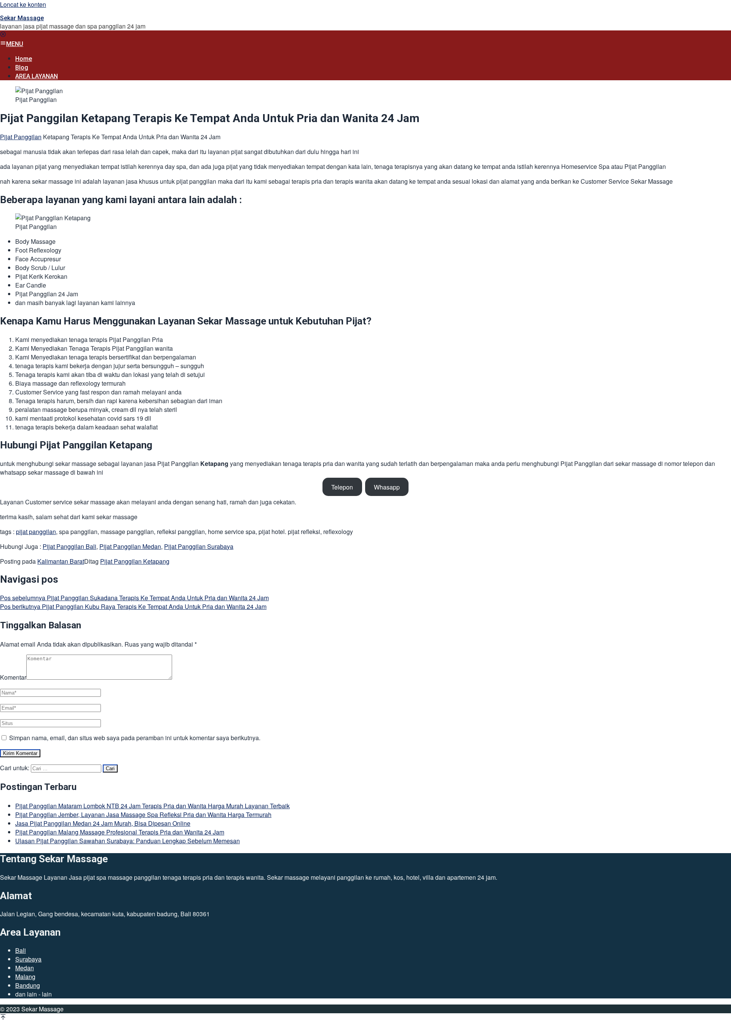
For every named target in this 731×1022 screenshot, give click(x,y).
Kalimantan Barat (60, 561)
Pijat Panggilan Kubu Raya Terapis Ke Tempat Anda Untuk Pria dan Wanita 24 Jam (133, 606)
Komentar (13, 677)
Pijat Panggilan (20, 136)
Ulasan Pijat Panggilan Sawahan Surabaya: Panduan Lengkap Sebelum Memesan (127, 840)
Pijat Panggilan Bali (69, 546)
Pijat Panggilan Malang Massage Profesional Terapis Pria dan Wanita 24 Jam (119, 832)
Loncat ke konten (23, 4)
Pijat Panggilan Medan (130, 546)
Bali (20, 950)
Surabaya (28, 959)
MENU (14, 44)
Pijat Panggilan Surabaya (198, 546)
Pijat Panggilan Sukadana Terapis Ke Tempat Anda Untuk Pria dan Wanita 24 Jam (134, 597)
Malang (25, 976)
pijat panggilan (36, 531)
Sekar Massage (22, 18)
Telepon (342, 487)
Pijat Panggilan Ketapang (134, 561)
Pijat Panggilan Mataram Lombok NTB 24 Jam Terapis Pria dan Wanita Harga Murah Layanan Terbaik (152, 805)
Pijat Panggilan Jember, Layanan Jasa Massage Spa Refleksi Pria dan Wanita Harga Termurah (143, 814)
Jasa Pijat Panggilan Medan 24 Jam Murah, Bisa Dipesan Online (102, 823)
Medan (24, 967)
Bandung (27, 985)
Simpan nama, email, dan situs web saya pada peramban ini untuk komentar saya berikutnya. (134, 737)
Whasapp (387, 487)
